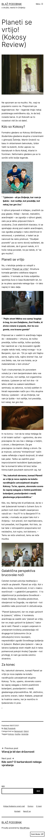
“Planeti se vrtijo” (20, 269)
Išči (3, 786)
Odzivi (26, 731)
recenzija (24, 734)
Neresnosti (18, 731)
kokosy (11, 734)
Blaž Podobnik (12, 4)
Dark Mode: (35, 834)
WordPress (24, 828)
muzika (17, 734)
